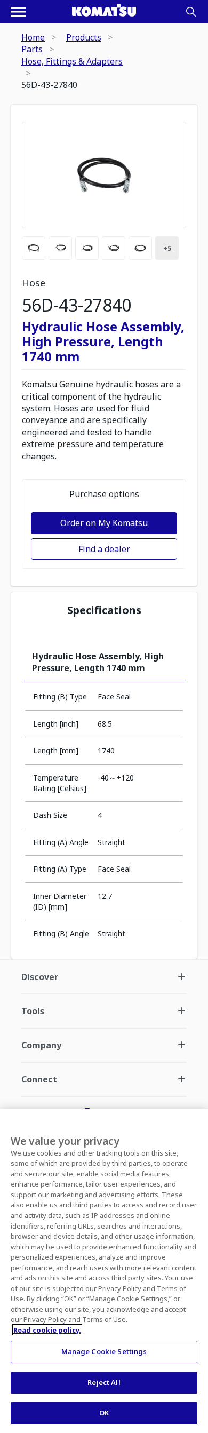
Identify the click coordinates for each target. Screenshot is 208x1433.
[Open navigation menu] (18, 11)
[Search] (191, 11)
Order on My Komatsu (104, 523)
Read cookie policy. (47, 1330)
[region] (104, 1271)
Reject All (103, 1382)
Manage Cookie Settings (104, 1351)
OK (104, 1413)
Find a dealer (104, 549)
